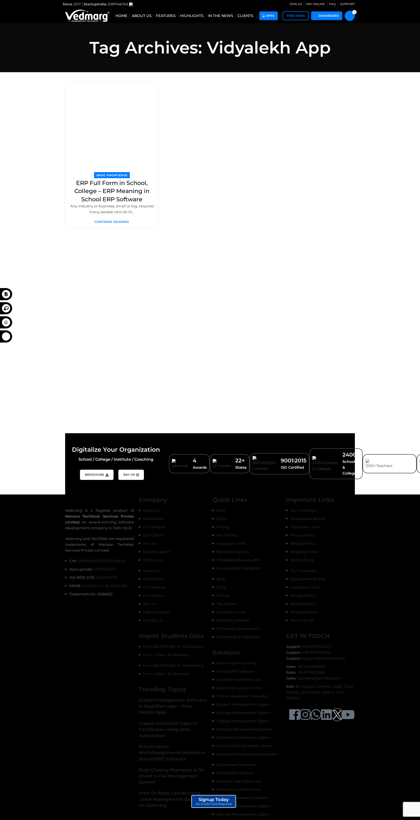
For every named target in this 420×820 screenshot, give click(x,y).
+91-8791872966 (311, 672)
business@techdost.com (319, 678)
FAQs (222, 518)
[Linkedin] (326, 714)
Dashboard (328, 16)
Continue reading (112, 221)
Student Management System (244, 704)
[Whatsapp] (316, 714)
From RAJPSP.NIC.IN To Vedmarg (173, 646)
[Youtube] (348, 714)
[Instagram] (305, 714)
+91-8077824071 (317, 646)
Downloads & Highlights (238, 568)
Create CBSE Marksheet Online (245, 745)
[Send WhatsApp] (6, 322)
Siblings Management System (244, 712)
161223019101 (107, 577)
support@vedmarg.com (324, 658)
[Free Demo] (6, 308)
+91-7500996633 (311, 666)
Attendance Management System (247, 754)
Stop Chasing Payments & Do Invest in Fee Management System (171, 776)
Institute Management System (244, 729)
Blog (221, 510)
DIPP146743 (118, 4)
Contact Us (153, 560)
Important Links (231, 543)
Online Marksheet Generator (242, 696)
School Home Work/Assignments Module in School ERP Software (172, 752)
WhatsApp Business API (238, 560)
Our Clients (153, 535)
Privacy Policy (302, 535)
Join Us (149, 543)
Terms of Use (302, 560)
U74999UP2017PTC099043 (102, 561)
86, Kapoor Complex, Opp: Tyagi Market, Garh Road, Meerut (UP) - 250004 (319, 692)
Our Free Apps (303, 510)
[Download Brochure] (6, 294)
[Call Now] (6, 336)
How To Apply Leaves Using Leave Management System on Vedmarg (170, 799)
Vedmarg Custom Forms (239, 688)
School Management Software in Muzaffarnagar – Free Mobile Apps (173, 706)
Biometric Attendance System (244, 737)
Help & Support (156, 551)
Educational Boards (307, 518)
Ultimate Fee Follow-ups (239, 679)
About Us (151, 510)
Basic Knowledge (111, 175)
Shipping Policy (304, 551)
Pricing (223, 527)
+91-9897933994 (316, 652)
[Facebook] (295, 714)
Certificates (153, 518)
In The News (154, 527)
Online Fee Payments (236, 663)
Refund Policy (302, 543)
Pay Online (226, 535)
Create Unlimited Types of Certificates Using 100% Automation (168, 729)
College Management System (243, 721)
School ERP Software (235, 671)
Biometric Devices (233, 551)
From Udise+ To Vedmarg (166, 654)
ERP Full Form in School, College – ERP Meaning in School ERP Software (111, 191)
